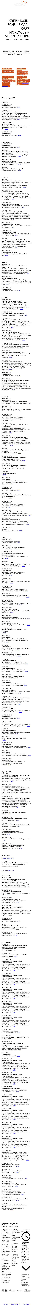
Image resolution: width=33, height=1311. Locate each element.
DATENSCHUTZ (14, 1304)
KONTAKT (6, 1304)
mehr (18, 107)
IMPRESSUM (24, 1304)
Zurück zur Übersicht (8, 858)
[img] (20, 3)
